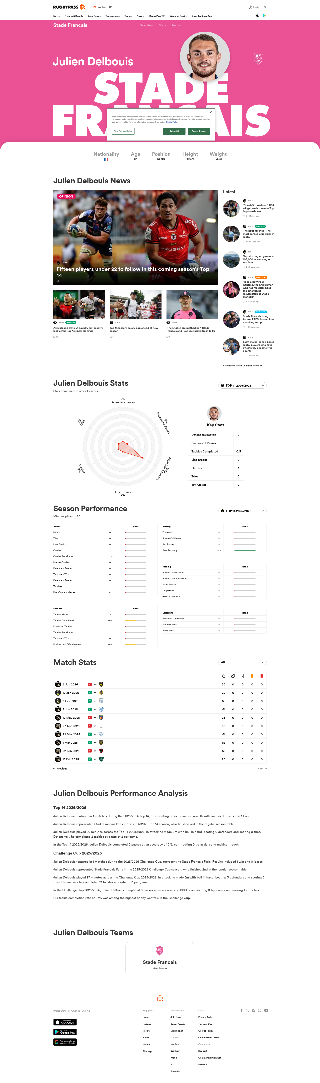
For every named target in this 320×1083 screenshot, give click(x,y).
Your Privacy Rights (123, 131)
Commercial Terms (208, 1037)
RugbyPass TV (157, 16)
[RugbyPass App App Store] (86, 1022)
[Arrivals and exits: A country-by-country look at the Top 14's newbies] (79, 314)
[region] (161, 124)
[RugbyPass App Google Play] (86, 1032)
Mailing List (176, 1030)
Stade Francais (70, 25)
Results (146, 1030)
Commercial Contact (209, 1057)
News (56, 16)
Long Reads (94, 16)
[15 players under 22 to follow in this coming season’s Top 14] (135, 237)
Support (202, 1051)
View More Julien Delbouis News (241, 365)
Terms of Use (205, 1024)
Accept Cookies (199, 131)
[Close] (210, 112)
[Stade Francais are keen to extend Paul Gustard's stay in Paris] (192, 314)
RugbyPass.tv (177, 1024)
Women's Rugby (178, 16)
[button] (146, 25)
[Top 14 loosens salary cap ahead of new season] (135, 314)
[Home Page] (69, 7)
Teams (128, 16)
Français (175, 1071)
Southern (175, 1051)
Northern (175, 1044)
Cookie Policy (205, 1030)
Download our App (202, 16)
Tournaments (113, 16)
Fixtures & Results (73, 16)
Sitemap (147, 1051)
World (173, 1057)
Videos (146, 1044)
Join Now (175, 1017)
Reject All (174, 131)
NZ (172, 1064)
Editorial (203, 1064)
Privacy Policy (206, 1017)
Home (146, 1017)
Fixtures (147, 1024)
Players (140, 16)
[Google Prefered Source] (86, 1042)
